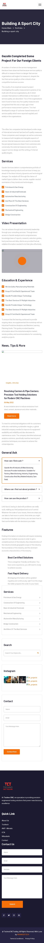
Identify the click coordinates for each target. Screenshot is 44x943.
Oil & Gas (15, 383)
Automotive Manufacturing (14, 619)
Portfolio (19, 28)
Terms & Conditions (16, 938)
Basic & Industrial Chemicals (14, 608)
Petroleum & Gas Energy (12, 598)
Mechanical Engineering (12, 614)
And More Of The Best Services (15, 629)
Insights (8, 383)
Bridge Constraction (11, 624)
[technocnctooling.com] (4, 4)
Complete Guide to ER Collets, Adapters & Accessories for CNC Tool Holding (20, 395)
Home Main (6, 28)
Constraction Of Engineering (14, 603)
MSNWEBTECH (23, 934)
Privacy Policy (29, 938)
